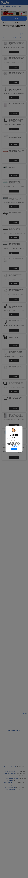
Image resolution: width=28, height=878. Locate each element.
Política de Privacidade (15, 446)
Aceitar (14, 449)
